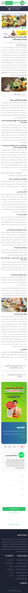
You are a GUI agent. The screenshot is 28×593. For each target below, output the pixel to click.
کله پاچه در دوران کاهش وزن (21, 572)
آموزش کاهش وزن (21, 45)
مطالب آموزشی (10, 569)
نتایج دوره (11, 566)
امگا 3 (6, 342)
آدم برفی (10, 591)
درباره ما (11, 572)
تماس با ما (11, 575)
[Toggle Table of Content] (23, 95)
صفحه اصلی (10, 560)
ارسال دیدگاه (13, 509)
